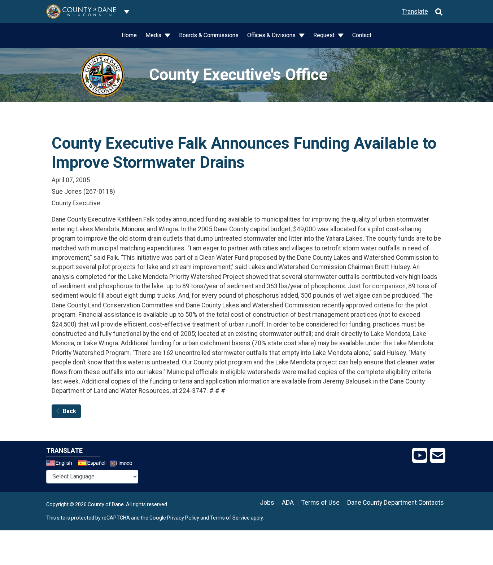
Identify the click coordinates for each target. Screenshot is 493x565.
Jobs (267, 502)
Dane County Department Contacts (395, 502)
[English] (61, 464)
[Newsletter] (438, 456)
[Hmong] (123, 464)
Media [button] (154, 35)
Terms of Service (230, 518)
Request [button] (324, 35)
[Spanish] (93, 464)
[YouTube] (420, 456)
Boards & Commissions (209, 35)
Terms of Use (320, 502)
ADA (288, 502)
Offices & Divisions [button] (272, 35)
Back (69, 411)
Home (129, 35)
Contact (361, 35)
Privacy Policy (183, 518)
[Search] (439, 11)
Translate (415, 11)
